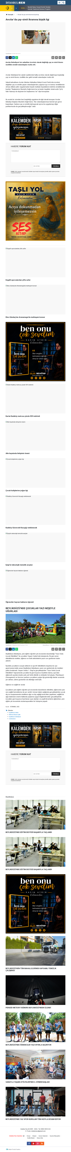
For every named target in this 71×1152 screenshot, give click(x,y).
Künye (28, 1136)
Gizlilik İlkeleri (31, 1138)
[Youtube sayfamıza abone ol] (33, 1143)
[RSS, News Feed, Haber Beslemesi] (42, 1143)
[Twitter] (10, 57)
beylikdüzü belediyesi (15, 716)
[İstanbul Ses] (15, 2)
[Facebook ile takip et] (29, 1143)
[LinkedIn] (13, 57)
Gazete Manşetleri (55, 1136)
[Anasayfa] (24, 1136)
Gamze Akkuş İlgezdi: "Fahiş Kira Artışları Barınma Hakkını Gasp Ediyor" (39, 8)
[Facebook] (7, 57)
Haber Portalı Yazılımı (14, 1149)
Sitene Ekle (40, 1138)
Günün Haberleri (43, 1136)
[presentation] (12, 8)
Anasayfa (10, 14)
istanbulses (12, 719)
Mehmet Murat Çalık (14, 714)
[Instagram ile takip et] (38, 1143)
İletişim (34, 1136)
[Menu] (59, 2)
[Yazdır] (53, 57)
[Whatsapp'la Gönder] (16, 57)
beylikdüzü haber (14, 712)
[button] (56, 57)
